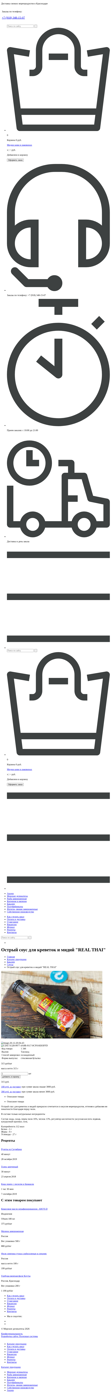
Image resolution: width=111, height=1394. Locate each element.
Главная (11, 957)
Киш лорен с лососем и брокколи (17, 1184)
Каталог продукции (16, 959)
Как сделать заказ (15, 916)
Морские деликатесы (17, 896)
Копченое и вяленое (17, 901)
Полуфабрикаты (15, 906)
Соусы (10, 964)
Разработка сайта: (19, 1336)
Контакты (12, 932)
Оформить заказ (15, 160)
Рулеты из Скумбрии (11, 1149)
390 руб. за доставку (11, 1091)
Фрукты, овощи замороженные (22, 909)
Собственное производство (20, 912)
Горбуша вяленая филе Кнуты (15, 1276)
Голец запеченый (9, 1166)
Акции (10, 893)
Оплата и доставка (16, 919)
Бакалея (11, 904)
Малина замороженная (12, 1231)
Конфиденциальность (12, 1333)
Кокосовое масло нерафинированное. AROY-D (24, 1209)
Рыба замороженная (17, 898)
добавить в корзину (10, 1077)
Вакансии (12, 924)
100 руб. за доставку (11, 1087)
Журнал (11, 927)
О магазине (12, 922)
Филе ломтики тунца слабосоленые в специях (24, 1253)
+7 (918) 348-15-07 (13, 17)
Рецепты (11, 930)
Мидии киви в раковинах (19, 145)
